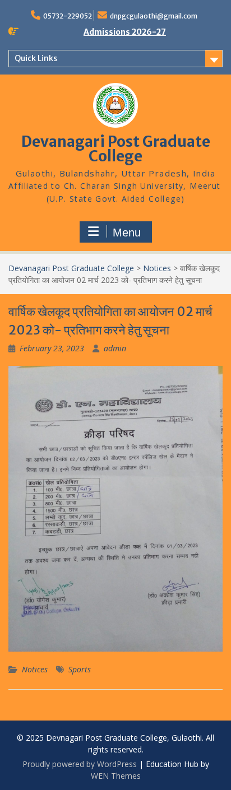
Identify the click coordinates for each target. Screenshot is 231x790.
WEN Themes (116, 775)
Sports (79, 669)
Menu (127, 232)
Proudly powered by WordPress (79, 764)
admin (115, 348)
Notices (35, 669)
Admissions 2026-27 (125, 32)
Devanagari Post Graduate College (115, 148)
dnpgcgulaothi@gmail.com (153, 16)
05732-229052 (67, 16)
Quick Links (36, 58)
